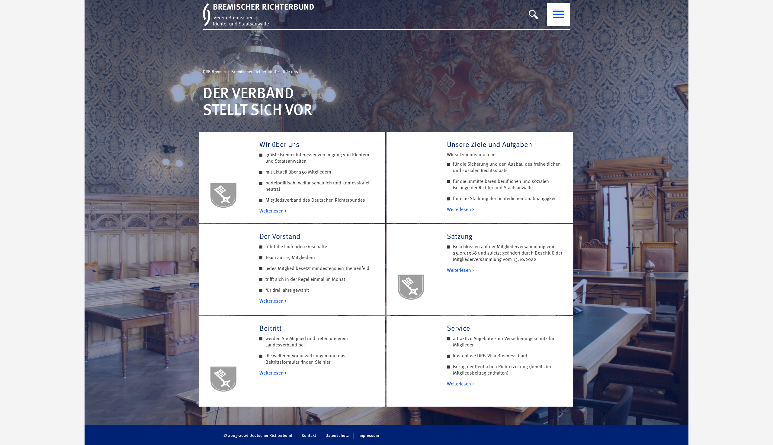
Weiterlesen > (272, 211)
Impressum (368, 436)
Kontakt (309, 436)
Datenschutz (337, 436)
